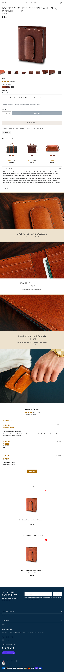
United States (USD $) (10, 661)
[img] (6, 425)
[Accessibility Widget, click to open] (3, 663)
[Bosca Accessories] (32, 2)
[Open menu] (3, 2)
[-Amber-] (4, 87)
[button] (5, 81)
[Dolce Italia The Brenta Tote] (32, 147)
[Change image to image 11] (24, 72)
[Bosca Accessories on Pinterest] (5, 648)
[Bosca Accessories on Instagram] (8, 648)
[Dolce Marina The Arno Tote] (11, 147)
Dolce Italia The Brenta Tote (32, 158)
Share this (7, 132)
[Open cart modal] (60, 2)
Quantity (4, 109)
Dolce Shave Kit (52, 158)
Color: (6, 84)
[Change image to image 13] (38, 72)
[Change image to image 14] (45, 72)
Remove (45, 490)
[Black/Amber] (10, 155)
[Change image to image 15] (52, 72)
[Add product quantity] (9, 113)
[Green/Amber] (13, 155)
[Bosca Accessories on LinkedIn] (13, 648)
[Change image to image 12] (31, 72)
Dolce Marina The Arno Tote (11, 158)
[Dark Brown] (32, 44)
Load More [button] (32, 471)
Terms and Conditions (44, 597)
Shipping (4, 118)
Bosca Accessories (15, 664)
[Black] (12, 87)
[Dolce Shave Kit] (52, 147)
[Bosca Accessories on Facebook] (3, 648)
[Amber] (51, 155)
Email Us (7, 640)
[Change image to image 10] (16, 72)
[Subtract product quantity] (3, 113)
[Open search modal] (6, 2)
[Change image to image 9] (9, 72)
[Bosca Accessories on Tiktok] (11, 648)
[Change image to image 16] (60, 72)
